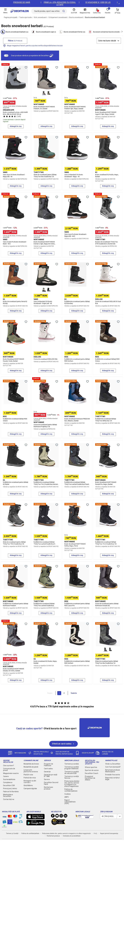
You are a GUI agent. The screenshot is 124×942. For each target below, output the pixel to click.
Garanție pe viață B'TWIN (50, 775)
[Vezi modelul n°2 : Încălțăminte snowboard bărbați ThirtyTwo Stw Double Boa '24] (110, 649)
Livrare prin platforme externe (31, 770)
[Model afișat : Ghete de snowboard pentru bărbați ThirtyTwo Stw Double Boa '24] (106, 649)
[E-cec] (9, 823)
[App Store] (35, 818)
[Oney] (15, 822)
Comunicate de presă (9, 769)
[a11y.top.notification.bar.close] (119, 3)
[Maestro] (15, 817)
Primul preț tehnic (10, 788)
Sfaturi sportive (91, 767)
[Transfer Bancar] (20, 818)
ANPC (66, 797)
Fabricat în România (11, 791)
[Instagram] (61, 816)
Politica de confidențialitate (70, 790)
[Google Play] (35, 824)
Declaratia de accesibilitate (71, 836)
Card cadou (48, 768)
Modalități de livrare (31, 764)
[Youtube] (57, 816)
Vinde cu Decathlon (112, 764)
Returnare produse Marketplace (112, 770)
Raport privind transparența (109, 833)
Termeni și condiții (71, 764)
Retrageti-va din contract (30, 781)
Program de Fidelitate (48, 764)
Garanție (47, 771)
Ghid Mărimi (28, 785)
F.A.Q (95, 833)
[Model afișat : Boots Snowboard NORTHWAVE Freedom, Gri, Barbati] (44, 93)
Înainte (74, 693)
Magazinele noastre (11, 773)
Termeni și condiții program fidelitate (71, 767)
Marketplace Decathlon (8, 795)
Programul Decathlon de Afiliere (90, 778)
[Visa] (4, 816)
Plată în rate (28, 775)
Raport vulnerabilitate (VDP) (70, 801)
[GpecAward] (58, 824)
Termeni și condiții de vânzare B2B (71, 772)
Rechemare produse (48, 788)
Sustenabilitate (9, 779)
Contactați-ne (8, 799)
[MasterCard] (9, 817)
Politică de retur (30, 778)
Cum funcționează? (113, 767)
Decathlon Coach (91, 773)
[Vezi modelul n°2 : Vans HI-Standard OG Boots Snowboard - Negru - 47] (49, 290)
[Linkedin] (65, 816)
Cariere (6, 776)
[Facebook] (53, 816)
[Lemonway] (4, 826)
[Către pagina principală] (19, 11)
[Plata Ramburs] (20, 822)
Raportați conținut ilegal (112, 778)
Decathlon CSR (9, 785)
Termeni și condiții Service (71, 777)
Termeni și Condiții (12, 833)
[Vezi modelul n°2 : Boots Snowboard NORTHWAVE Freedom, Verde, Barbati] (49, 93)
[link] (63, 744)
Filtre (15, 40)
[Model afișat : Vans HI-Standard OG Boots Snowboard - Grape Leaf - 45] (44, 290)
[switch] (6, 55)
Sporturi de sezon (92, 770)
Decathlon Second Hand (51, 783)
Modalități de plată (31, 767)
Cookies (67, 794)
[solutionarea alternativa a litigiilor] (84, 817)
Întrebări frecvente (112, 775)
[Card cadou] (4, 822)
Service (47, 779)
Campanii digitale (30, 788)
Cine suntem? (8, 765)
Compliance (7, 782)
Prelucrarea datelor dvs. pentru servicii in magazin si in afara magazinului (71, 783)
